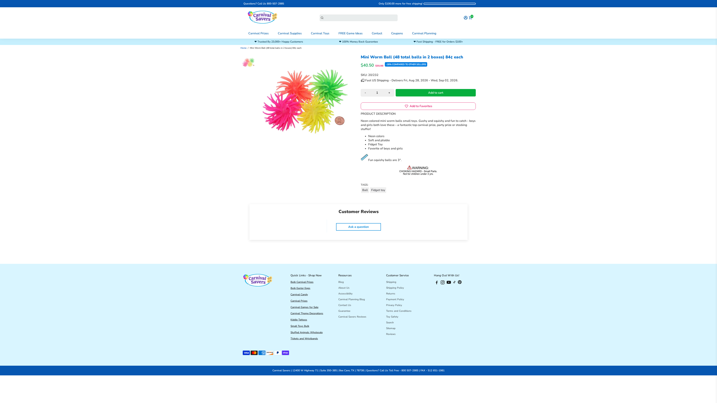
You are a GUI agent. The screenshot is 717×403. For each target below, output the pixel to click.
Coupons (397, 33)
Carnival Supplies (290, 33)
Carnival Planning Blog (351, 299)
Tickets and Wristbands (304, 338)
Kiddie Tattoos (299, 319)
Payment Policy (395, 299)
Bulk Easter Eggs (300, 288)
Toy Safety (392, 316)
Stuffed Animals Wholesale (307, 332)
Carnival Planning (424, 33)
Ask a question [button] (358, 227)
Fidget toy (378, 190)
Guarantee (344, 311)
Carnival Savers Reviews (352, 316)
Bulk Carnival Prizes (302, 282)
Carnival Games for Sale (304, 307)
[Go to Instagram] (442, 283)
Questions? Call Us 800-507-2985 (263, 3)
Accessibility (345, 293)
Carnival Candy (299, 294)
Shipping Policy (395, 288)
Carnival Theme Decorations (307, 313)
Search (390, 322)
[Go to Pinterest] (460, 283)
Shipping (391, 282)
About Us (344, 288)
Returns (390, 293)
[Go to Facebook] (437, 283)
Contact (377, 33)
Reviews (391, 334)
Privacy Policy (394, 305)
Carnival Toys (320, 33)
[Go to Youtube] (448, 283)
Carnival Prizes (258, 33)
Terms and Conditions (399, 311)
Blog (341, 282)
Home (243, 47)
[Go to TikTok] (454, 283)
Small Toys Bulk (300, 326)
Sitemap (390, 328)
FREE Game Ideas (351, 33)
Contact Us (344, 305)
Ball (365, 190)
